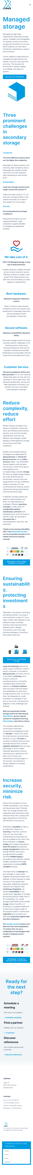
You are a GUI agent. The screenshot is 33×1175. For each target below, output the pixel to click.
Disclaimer (7, 1162)
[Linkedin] (11, 1135)
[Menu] (30, 4)
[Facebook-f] (4, 1135)
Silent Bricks (8, 716)
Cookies (7, 1151)
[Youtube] (8, 1135)
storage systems (13, 924)
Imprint (6, 1158)
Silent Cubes (8, 721)
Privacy (7, 1154)
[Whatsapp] (14, 1135)
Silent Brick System (19, 532)
